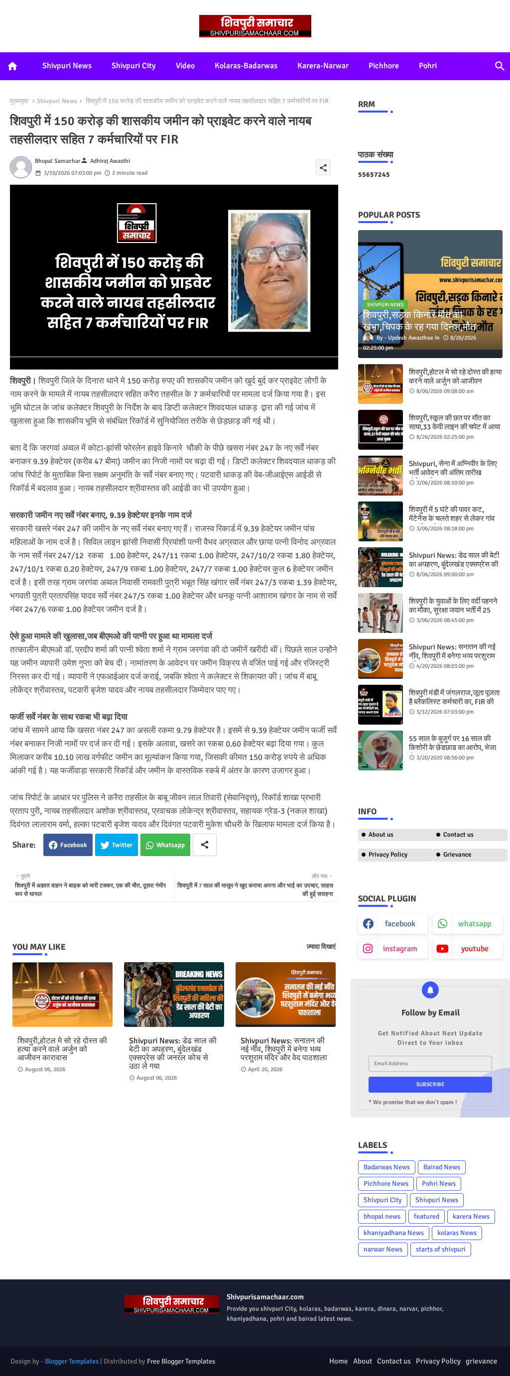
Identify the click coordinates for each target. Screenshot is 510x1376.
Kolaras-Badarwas (246, 66)
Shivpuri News (67, 66)
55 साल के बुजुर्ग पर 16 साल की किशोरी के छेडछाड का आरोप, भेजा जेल (452, 747)
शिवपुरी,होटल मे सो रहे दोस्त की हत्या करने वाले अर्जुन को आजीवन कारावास (62, 1049)
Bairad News (441, 1167)
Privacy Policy (388, 855)
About (362, 1361)
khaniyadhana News (394, 1233)
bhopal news (382, 1216)
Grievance (457, 855)
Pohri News (439, 1183)
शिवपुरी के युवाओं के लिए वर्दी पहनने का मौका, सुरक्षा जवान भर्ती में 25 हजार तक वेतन (453, 610)
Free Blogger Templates (181, 1361)
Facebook (73, 845)
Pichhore (384, 66)
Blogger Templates (72, 1361)
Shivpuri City (134, 66)
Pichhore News (386, 1183)
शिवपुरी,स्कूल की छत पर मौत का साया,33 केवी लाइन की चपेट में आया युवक (454, 426)
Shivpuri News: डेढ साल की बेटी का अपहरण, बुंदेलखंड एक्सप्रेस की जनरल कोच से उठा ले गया (173, 1054)
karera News (471, 1216)
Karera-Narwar (323, 66)
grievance (482, 1361)
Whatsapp (170, 845)
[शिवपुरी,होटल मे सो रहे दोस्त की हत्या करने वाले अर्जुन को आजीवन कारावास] (380, 384)
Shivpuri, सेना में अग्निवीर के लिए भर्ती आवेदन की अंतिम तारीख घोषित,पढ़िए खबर (453, 472)
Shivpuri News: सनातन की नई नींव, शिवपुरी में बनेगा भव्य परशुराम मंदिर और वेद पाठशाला (284, 1049)
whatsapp (474, 924)
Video (185, 66)
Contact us (458, 835)
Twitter (122, 845)
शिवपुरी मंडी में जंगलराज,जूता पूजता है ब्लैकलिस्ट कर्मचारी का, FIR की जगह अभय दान (454, 701)
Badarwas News (387, 1167)
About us (381, 835)
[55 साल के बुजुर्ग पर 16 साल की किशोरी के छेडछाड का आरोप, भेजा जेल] (380, 750)
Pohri (428, 66)
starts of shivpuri (441, 1249)
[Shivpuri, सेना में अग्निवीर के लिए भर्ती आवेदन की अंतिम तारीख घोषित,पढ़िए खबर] (380, 476)
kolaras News (457, 1233)
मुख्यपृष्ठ (19, 101)
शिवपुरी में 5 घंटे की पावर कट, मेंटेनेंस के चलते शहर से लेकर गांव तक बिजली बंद (452, 518)
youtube (475, 949)
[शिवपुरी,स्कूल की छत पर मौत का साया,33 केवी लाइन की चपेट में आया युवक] (380, 430)
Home (338, 1361)
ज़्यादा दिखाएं (321, 947)
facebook (400, 924)
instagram (400, 949)
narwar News (383, 1249)
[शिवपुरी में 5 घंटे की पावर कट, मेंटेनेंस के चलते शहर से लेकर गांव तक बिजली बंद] (380, 521)
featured (426, 1216)
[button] (500, 66)
